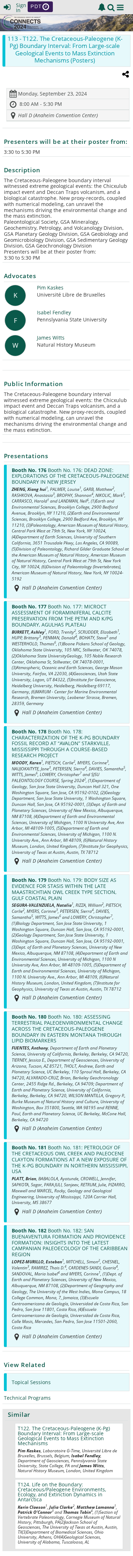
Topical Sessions (31, 1382)
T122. (64, 1436)
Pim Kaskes (50, 288)
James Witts (51, 338)
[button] (120, 7)
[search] (111, 7)
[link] (102, 7)
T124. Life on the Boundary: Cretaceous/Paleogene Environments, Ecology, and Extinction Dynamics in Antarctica (62, 1492)
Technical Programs (27, 1397)
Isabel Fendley (54, 313)
